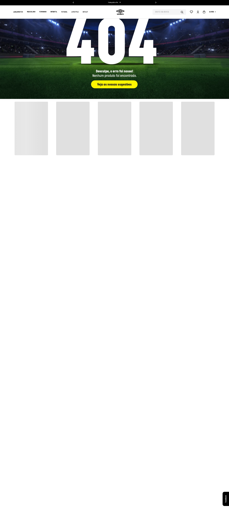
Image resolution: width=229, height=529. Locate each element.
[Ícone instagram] (138, 507)
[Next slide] (156, 2)
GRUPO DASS (64, 520)
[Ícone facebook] (146, 507)
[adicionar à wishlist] (56, 122)
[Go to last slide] (73, 2)
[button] (19, 121)
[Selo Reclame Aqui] (179, 489)
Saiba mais (163, 485)
